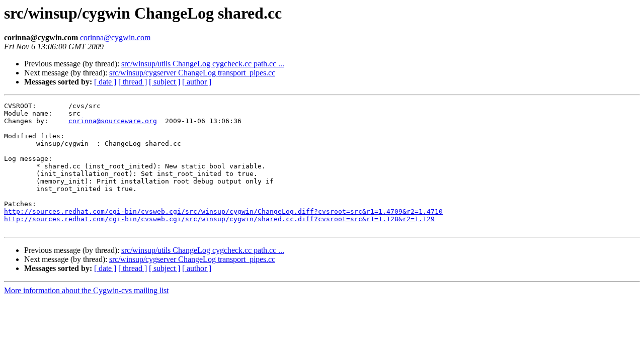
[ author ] (196, 81)
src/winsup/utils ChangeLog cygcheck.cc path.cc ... (202, 63)
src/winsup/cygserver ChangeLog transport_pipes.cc (192, 72)
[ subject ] (164, 81)
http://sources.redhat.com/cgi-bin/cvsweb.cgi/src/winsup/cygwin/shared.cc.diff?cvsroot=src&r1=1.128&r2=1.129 (219, 219)
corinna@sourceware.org (112, 121)
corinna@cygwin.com (115, 37)
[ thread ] (132, 81)
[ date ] (105, 81)
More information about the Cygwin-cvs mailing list (86, 290)
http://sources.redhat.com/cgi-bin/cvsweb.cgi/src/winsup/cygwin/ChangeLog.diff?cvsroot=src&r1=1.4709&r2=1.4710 (223, 211)
